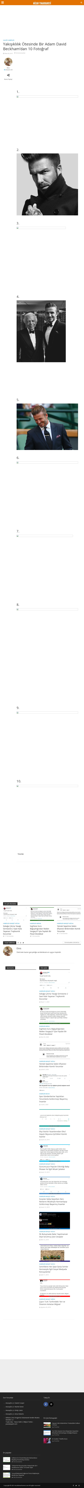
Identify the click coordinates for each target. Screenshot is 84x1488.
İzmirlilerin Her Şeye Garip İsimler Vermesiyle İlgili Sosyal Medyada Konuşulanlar (53, 1269)
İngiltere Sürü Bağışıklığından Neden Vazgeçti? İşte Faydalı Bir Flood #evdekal (40, 930)
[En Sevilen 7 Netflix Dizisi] (47, 1440)
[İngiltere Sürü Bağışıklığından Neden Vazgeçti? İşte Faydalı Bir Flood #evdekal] (42, 914)
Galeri (5, 40)
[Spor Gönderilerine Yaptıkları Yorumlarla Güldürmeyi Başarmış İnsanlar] (54, 1083)
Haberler (11, 40)
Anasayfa (9, 1403)
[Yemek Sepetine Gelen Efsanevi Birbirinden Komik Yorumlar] (69, 914)
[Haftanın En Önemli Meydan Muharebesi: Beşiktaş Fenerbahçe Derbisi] (6, 1459)
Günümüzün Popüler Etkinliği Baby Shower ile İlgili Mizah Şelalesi (54, 1167)
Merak (39, 923)
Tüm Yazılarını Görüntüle (71, 942)
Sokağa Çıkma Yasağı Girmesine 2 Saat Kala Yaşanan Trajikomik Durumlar (12, 930)
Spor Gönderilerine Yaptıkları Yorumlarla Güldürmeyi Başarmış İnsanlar (53, 1099)
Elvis (8, 68)
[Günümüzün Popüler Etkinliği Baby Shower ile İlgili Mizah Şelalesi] (54, 1153)
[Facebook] (46, 1404)
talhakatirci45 (8, 70)
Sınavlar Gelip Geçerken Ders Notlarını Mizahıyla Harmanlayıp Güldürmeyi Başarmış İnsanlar (53, 1201)
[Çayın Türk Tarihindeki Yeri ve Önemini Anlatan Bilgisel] (54, 1288)
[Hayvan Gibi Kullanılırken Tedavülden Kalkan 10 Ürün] (47, 1425)
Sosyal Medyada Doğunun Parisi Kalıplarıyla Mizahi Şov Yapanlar (25, 1474)
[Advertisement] (42, 23)
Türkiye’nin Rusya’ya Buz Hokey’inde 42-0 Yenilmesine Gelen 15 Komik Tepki (24, 1466)
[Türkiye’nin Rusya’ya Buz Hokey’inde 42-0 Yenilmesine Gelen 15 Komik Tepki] (6, 1467)
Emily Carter (19, 1410)
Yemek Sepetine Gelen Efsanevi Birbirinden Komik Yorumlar (68, 928)
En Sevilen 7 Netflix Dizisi (59, 1439)
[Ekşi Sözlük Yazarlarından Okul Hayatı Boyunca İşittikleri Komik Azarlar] (54, 1118)
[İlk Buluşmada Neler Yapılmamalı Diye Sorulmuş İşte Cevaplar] (54, 1220)
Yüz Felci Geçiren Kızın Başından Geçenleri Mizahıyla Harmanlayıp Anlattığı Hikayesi (65, 1432)
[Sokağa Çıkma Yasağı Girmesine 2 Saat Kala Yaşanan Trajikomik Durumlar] (15, 914)
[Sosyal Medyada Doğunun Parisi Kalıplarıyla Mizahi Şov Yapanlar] (6, 1475)
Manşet (12, 923)
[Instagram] (51, 1404)
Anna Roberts (19, 1414)
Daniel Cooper (19, 1403)
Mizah (17, 923)
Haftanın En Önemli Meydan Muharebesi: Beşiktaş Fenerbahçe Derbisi (24, 1459)
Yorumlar (56, 1427)
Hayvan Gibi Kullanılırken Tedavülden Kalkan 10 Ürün (66, 1424)
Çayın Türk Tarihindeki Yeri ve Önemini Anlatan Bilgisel (52, 1302)
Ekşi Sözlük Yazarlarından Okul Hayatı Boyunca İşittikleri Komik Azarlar (53, 1134)
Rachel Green (19, 1407)
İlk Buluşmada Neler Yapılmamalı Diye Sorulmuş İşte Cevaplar (53, 1235)
